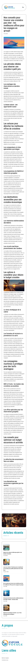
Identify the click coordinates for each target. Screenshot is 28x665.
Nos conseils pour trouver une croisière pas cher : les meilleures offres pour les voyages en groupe (13, 584)
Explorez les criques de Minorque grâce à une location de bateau (12, 553)
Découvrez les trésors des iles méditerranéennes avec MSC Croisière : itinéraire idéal (13, 598)
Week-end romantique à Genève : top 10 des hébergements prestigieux (12, 613)
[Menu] (23, 7)
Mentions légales (5, 658)
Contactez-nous (5, 660)
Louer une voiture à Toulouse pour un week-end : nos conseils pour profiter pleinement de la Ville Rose (13, 568)
